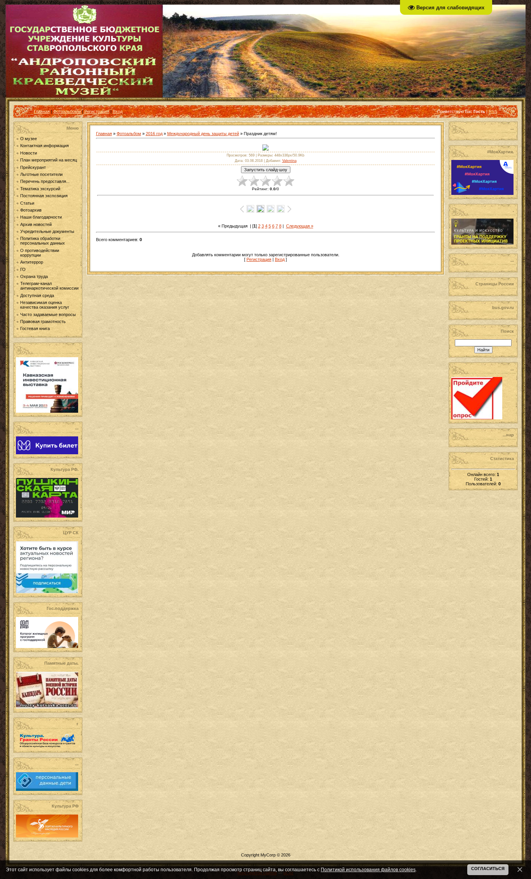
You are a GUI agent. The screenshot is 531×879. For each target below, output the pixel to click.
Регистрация (96, 111)
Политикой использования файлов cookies (368, 869)
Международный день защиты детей (203, 133)
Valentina (289, 161)
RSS (493, 111)
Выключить (88, 2)
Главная (42, 111)
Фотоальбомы (67, 111)
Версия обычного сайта (180, 2)
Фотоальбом (129, 133)
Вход (117, 111)
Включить (109, 2)
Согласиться (488, 868)
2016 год (154, 133)
